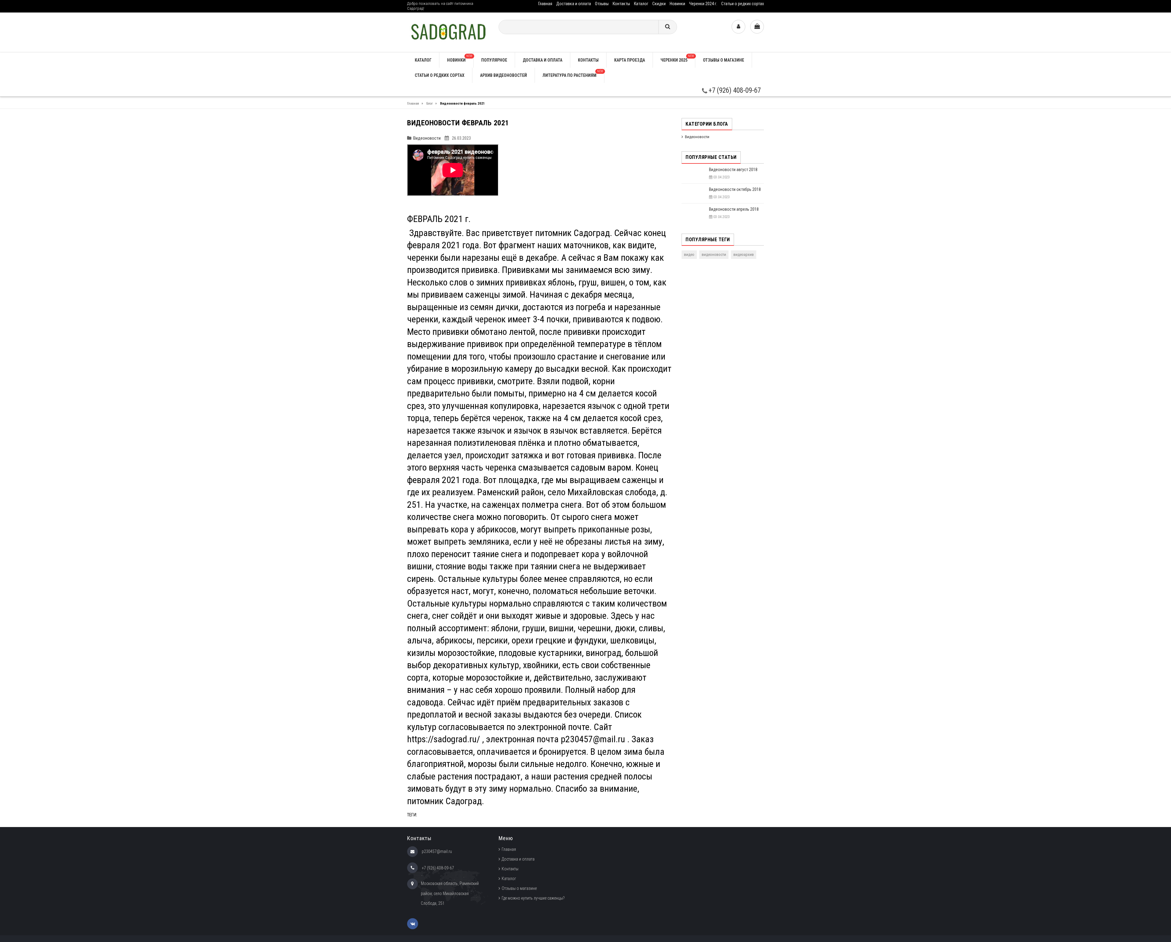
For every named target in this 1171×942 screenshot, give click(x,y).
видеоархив (743, 254)
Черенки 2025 (677, 58)
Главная (545, 3)
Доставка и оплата (573, 3)
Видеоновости (427, 138)
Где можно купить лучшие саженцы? (533, 898)
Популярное (494, 60)
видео (689, 254)
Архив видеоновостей (503, 75)
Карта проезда (629, 60)
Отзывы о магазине (723, 60)
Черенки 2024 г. (703, 3)
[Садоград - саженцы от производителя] (448, 32)
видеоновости (714, 254)
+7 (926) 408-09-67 (734, 90)
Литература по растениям (573, 74)
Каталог (641, 3)
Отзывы (602, 3)
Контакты (621, 3)
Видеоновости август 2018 (733, 169)
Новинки (677, 3)
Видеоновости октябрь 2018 (735, 189)
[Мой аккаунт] (738, 27)
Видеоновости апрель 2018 (734, 209)
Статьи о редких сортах (742, 3)
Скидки (659, 3)
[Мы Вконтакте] (412, 923)
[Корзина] (757, 27)
